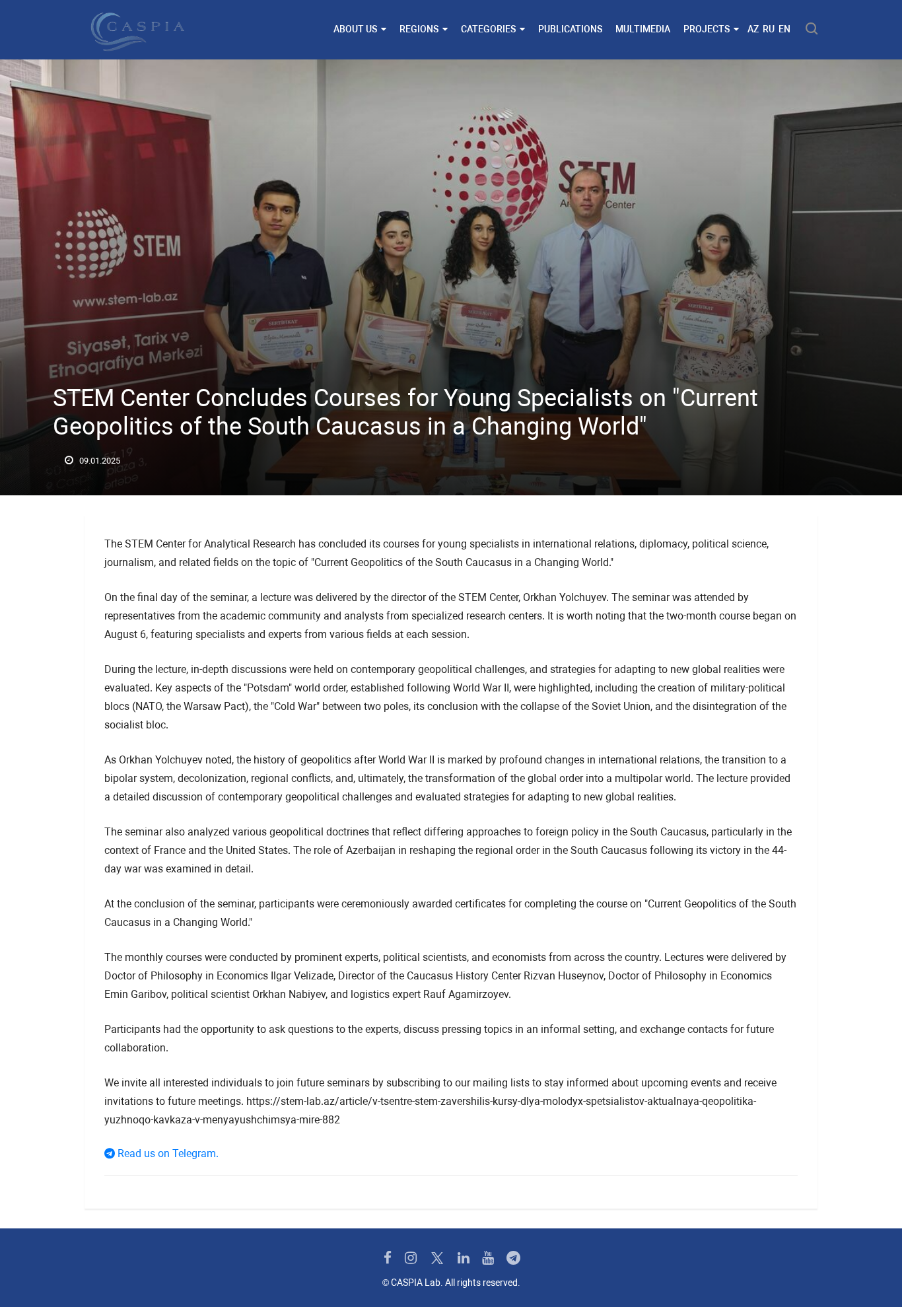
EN (784, 29)
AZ (753, 29)
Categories (488, 29)
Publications (570, 29)
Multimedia (642, 29)
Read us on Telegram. (167, 1153)
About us (355, 29)
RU (769, 29)
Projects (706, 29)
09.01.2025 (98, 461)
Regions (418, 29)
